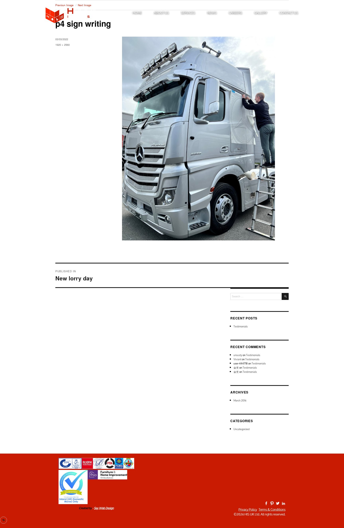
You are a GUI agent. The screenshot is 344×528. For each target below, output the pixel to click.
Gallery (260, 12)
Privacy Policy (247, 509)
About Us (161, 12)
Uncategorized (241, 429)
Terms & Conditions (272, 509)
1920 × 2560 (62, 45)
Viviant (237, 359)
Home (137, 12)
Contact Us (288, 12)
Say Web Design (104, 508)
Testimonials (241, 326)
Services (188, 12)
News (212, 12)
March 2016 (240, 400)
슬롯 (236, 367)
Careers (235, 12)
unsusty (238, 355)
